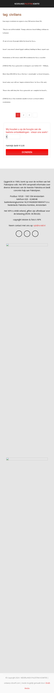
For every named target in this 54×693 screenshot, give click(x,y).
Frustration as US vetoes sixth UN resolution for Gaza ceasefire (24, 57)
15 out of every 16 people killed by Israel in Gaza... (19, 41)
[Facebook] (19, 234)
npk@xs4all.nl (39, 225)
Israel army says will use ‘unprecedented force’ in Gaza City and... (25, 82)
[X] (35, 234)
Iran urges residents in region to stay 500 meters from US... (22, 21)
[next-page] (35, 115)
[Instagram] (27, 234)
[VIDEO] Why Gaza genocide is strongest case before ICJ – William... (26, 66)
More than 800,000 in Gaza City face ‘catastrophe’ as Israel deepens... (26, 74)
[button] (4, 4)
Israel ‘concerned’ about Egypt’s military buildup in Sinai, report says (26, 49)
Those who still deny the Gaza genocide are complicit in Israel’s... (25, 90)
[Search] (50, 4)
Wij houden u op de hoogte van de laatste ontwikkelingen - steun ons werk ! (27, 131)
